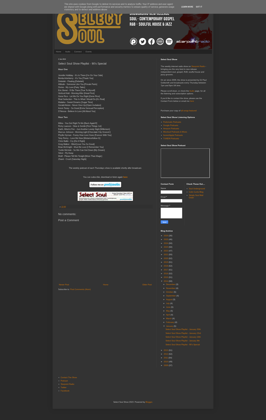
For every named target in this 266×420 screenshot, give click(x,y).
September (171, 296)
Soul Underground (197, 188)
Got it (199, 7)
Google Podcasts (170, 125)
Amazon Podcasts (171, 128)
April (168, 315)
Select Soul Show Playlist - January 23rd (183, 333)
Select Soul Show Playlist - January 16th (183, 337)
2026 (166, 235)
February (170, 322)
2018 (166, 266)
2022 (166, 251)
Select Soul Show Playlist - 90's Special (183, 344)
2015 (166, 277)
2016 (166, 273)
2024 (166, 243)
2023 (166, 247)
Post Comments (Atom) (80, 289)
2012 (166, 354)
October (170, 292)
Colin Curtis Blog (196, 192)
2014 (166, 281)
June (168, 307)
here (125, 177)
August (169, 299)
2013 (166, 350)
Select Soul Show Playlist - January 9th (183, 341)
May (168, 311)
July (168, 303)
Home (58, 52)
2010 (166, 361)
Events (89, 52)
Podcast (64, 381)
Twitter (63, 387)
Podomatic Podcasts (172, 122)
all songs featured (189, 110)
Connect (78, 52)
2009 (166, 365)
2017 (166, 270)
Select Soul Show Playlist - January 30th (183, 329)
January (170, 326)
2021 (166, 254)
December (171, 284)
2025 (166, 239)
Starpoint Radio (198, 66)
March (169, 318)
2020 (166, 258)
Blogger (149, 402)
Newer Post (64, 284)
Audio (67, 52)
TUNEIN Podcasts (171, 138)
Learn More (187, 7)
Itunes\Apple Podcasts (173, 135)
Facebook (65, 391)
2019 (166, 262)
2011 (166, 358)
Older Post (147, 284)
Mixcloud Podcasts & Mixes (175, 132)
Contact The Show (69, 377)
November (171, 288)
